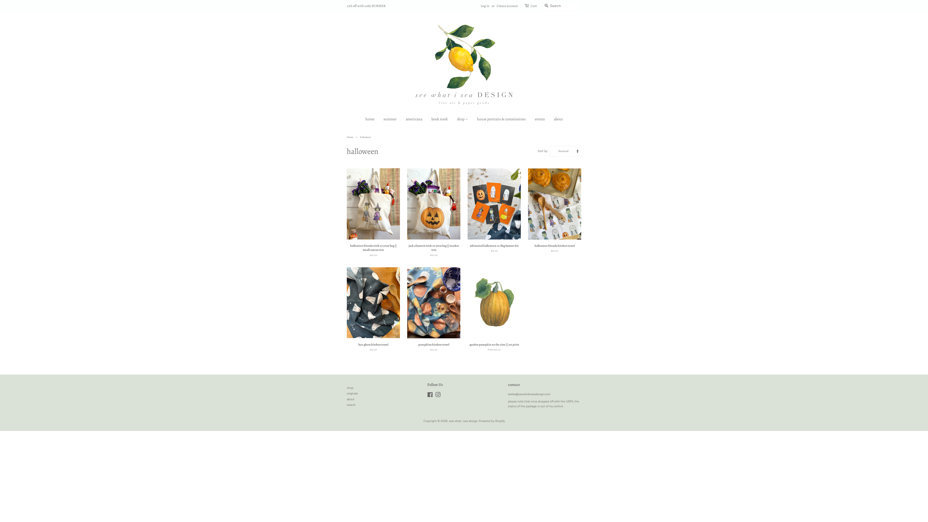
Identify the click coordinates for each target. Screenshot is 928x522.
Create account (507, 6)
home (369, 119)
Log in (485, 6)
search (351, 404)
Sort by (543, 151)
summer (390, 119)
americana (414, 119)
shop (461, 119)
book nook (439, 119)
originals (352, 393)
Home (350, 137)
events (540, 119)
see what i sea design (463, 421)
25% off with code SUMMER (366, 6)
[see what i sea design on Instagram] (438, 396)
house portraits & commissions (501, 119)
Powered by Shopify (492, 421)
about (558, 119)
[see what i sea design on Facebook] (430, 396)
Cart (534, 6)
